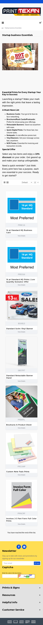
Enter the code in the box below (11, 573)
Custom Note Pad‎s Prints (17, 472)
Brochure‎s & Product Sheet (19, 425)
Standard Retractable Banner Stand (19, 377)
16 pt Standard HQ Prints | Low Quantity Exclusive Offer (20, 280)
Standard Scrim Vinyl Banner (19, 329)
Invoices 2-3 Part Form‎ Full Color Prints (21, 520)
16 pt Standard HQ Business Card (19, 231)
